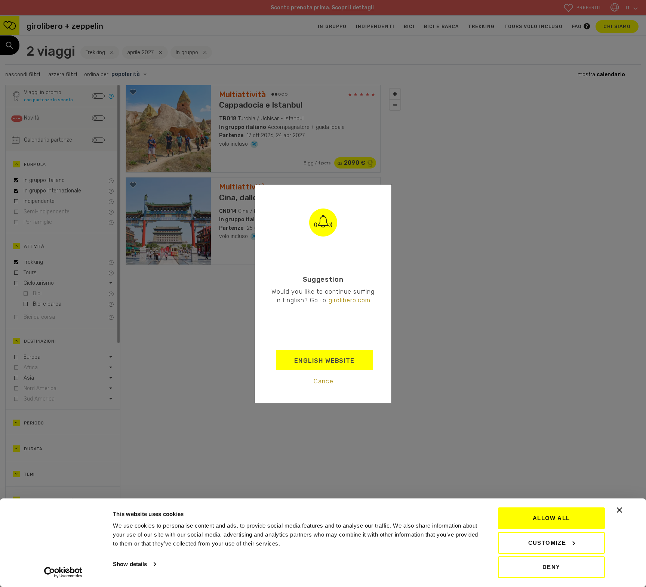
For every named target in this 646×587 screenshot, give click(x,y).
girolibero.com (350, 300)
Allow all (551, 518)
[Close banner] (619, 510)
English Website (324, 360)
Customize (547, 543)
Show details (130, 564)
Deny (551, 567)
